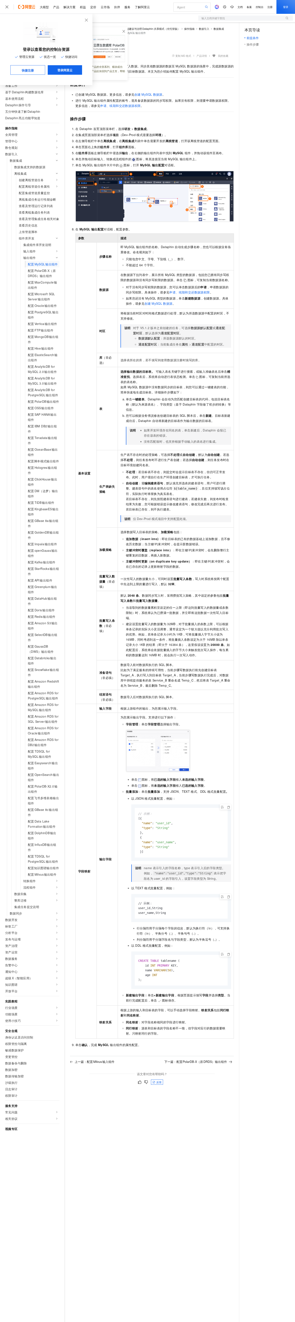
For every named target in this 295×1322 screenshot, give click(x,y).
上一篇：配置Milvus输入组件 (94, 1061)
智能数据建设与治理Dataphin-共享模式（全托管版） (149, 28)
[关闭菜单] (7, 7)
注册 (270, 7)
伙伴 (117, 7)
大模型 (44, 7)
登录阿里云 (65, 70)
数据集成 (219, 28)
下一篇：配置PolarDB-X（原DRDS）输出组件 (195, 1061)
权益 (83, 7)
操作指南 (189, 28)
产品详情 (202, 55)
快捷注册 (28, 70)
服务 (127, 7)
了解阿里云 (142, 7)
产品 (56, 7)
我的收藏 (223, 55)
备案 (249, 7)
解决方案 (69, 7)
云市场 (105, 7)
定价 (93, 7)
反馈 (159, 1082)
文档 (240, 7)
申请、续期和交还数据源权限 (120, 105)
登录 (285, 7)
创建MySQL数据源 (148, 94)
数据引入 (204, 28)
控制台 (259, 7)
